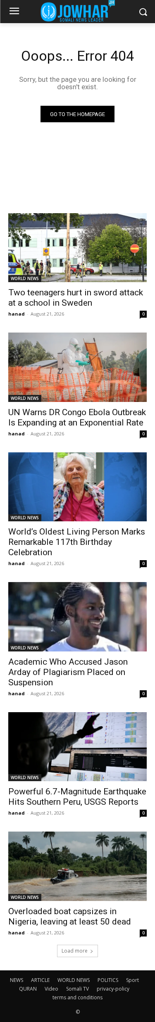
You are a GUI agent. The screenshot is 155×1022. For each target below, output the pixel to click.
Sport (132, 980)
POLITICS (108, 980)
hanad (16, 314)
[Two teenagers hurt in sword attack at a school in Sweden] (77, 248)
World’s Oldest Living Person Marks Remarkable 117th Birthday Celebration (76, 542)
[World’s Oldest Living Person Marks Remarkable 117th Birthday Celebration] (77, 487)
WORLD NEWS (25, 278)
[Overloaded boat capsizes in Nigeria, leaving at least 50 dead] (77, 866)
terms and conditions (77, 997)
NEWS (16, 980)
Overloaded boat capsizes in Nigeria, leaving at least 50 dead (69, 916)
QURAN (28, 988)
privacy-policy (113, 988)
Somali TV (77, 988)
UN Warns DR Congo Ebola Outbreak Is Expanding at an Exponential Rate (77, 417)
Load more (75, 950)
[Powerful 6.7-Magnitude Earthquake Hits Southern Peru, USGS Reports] (77, 747)
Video (51, 988)
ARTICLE (40, 980)
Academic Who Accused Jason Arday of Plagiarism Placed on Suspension (68, 672)
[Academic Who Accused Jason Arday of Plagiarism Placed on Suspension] (77, 616)
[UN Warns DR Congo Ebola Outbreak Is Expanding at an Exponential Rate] (77, 367)
